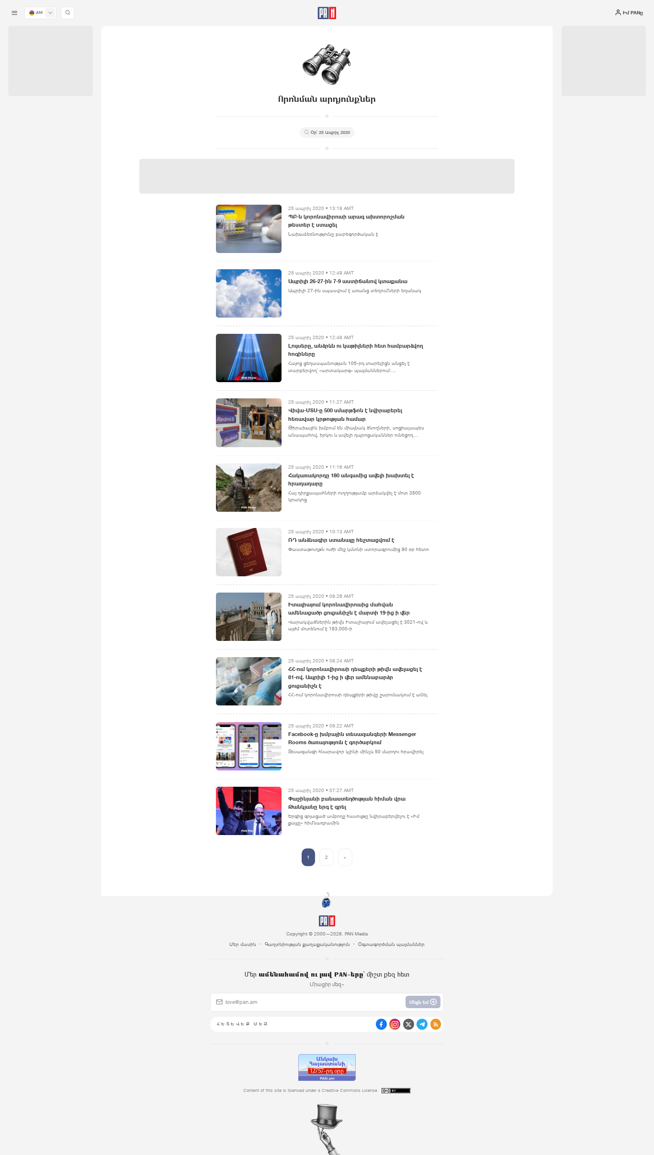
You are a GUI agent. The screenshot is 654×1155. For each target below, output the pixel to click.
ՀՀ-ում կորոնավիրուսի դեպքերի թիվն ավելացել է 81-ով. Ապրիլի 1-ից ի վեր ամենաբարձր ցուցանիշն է (355, 677)
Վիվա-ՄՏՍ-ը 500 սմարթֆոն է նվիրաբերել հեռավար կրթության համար (345, 414)
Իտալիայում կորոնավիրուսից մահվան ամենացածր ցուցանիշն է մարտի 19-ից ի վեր (349, 608)
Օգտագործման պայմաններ (391, 944)
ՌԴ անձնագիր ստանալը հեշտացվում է (341, 540)
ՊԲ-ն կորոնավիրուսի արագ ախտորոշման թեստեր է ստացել (346, 220)
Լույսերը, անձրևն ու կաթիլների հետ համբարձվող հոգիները (355, 349)
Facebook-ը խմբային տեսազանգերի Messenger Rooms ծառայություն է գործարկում (352, 738)
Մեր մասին (242, 944)
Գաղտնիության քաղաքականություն (307, 944)
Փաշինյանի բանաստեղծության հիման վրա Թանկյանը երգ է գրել (347, 802)
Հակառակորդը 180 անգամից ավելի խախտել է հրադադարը (351, 479)
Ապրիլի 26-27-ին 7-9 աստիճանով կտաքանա (347, 281)
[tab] (410, 222)
